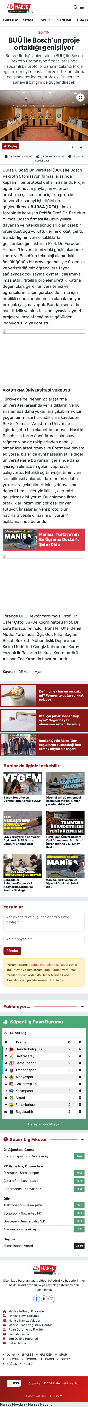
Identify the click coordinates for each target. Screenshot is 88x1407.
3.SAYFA (13, 1359)
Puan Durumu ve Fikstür (25, 1329)
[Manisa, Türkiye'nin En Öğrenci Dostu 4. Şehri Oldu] (65, 866)
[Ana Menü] (82, 7)
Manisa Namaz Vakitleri (24, 1320)
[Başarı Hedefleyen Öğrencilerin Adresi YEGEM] (22, 783)
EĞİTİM (44, 32)
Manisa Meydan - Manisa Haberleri (27, 1404)
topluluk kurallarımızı (44, 965)
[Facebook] (36, 1298)
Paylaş (12, 146)
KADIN (49, 1359)
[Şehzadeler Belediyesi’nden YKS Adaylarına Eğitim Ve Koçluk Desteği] (22, 866)
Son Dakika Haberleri (23, 1339)
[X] (44, 1298)
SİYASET (29, 20)
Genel (11, 1354)
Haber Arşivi (17, 1343)
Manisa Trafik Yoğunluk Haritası (30, 1325)
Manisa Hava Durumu (23, 1316)
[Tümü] (83, 1006)
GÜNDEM (10, 20)
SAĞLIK (12, 1364)
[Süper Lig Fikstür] (83, 1139)
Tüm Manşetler (18, 1334)
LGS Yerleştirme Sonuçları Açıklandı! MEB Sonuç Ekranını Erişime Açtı (21, 840)
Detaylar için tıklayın (44, 1124)
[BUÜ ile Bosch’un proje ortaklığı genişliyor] (44, 115)
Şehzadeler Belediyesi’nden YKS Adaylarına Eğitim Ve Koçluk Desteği (18, 885)
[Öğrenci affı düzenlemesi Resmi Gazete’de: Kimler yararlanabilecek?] (65, 783)
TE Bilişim (55, 1396)
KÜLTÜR (29, 1364)
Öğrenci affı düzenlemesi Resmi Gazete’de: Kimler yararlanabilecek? (63, 801)
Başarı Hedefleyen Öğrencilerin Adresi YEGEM (22, 799)
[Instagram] (51, 1298)
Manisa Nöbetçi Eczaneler (26, 1311)
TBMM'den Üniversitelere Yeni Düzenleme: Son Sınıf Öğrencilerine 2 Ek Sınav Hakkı (64, 842)
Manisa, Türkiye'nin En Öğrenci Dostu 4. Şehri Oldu (62, 883)
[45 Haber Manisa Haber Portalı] (18, 7)
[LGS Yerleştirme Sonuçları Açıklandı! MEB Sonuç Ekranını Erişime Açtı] (22, 823)
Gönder (12, 951)
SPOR (45, 20)
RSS (15, 1383)
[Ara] (76, 7)
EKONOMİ (62, 20)
